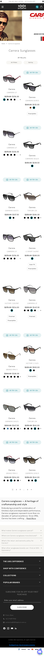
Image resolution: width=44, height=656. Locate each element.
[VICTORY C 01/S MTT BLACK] (30, 370)
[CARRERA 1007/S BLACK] (13, 218)
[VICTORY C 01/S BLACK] (34, 370)
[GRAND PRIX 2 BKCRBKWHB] (18, 377)
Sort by (30, 62)
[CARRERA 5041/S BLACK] (32, 166)
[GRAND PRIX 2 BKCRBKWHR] (8, 377)
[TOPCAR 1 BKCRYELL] (28, 218)
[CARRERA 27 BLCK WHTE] (11, 100)
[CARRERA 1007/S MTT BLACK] (10, 218)
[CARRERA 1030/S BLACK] (36, 480)
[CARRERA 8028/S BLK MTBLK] (14, 100)
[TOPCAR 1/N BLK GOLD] (31, 218)
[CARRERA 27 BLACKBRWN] (8, 100)
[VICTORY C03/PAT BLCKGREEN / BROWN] (12, 310)
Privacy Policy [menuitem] (24, 642)
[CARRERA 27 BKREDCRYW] (4, 100)
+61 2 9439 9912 (10, 619)
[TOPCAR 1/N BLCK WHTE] (35, 218)
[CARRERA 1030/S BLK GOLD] (29, 480)
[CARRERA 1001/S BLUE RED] (8, 429)
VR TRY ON (34, 73)
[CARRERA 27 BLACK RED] (18, 100)
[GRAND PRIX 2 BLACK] (8, 480)
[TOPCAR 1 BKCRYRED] (25, 218)
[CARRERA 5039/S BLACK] (34, 108)
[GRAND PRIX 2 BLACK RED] (11, 377)
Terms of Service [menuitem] (13, 642)
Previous (1, 1)
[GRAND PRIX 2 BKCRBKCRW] (14, 377)
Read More (31, 518)
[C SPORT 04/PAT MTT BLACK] (32, 258)
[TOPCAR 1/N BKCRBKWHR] (38, 218)
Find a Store (9, 615)
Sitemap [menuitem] (33, 642)
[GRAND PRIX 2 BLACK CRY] (4, 377)
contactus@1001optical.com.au (15, 622)
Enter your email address (22, 604)
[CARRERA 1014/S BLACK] (18, 429)
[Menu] (2, 7)
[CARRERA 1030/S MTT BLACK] (32, 480)
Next (43, 1)
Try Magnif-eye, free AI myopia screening (22, 645)
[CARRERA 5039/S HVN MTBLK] (30, 108)
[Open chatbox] (39, 651)
